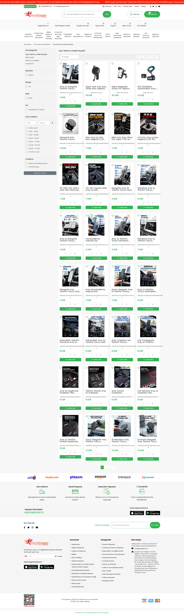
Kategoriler (106, 540)
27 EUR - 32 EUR (34, 145)
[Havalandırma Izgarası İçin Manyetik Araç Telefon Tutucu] (96, 225)
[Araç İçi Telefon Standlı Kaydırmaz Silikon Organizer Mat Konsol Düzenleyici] (70, 425)
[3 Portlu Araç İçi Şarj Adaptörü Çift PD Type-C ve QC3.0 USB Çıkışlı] (148, 123)
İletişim (143, 6)
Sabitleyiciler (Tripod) (36, 110)
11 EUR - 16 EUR (33, 135)
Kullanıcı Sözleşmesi (79, 551)
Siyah (30, 98)
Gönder (156, 525)
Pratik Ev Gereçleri (108, 577)
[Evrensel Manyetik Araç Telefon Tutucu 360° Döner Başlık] (148, 425)
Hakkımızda (76, 544)
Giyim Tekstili (106, 571)
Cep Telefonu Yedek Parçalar (36, 54)
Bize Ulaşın (136, 540)
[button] (135, 14)
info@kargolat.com (141, 549)
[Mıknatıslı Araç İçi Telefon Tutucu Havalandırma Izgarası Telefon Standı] (148, 225)
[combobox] (26, 556)
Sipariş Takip (128, 6)
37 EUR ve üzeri (34, 152)
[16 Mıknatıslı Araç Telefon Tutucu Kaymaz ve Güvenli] (122, 425)
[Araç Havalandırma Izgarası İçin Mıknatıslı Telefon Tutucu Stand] (96, 275)
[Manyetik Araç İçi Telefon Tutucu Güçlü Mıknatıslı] (122, 174)
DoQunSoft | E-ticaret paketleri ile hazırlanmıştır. (92, 613)
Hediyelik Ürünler (108, 581)
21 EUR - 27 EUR (34, 142)
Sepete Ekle (71, 106)
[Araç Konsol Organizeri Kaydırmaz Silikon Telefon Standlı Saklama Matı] (122, 377)
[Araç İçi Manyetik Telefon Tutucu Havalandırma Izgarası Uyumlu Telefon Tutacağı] (70, 225)
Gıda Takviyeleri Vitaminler (111, 574)
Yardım (136, 6)
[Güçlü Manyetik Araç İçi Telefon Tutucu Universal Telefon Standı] (122, 275)
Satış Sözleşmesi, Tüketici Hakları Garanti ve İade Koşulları (83, 565)
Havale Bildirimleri (78, 587)
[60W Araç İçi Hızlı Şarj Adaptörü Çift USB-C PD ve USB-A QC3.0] (96, 123)
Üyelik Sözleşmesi (78, 561)
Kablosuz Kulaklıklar (32, 60)
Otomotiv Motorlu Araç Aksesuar (113, 554)
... (112, 467)
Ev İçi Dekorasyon (108, 561)
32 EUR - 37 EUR (34, 148)
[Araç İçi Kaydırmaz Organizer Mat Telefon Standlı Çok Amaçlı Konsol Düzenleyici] (70, 377)
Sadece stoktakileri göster (38, 163)
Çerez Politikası (77, 558)
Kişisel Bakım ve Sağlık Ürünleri (112, 551)
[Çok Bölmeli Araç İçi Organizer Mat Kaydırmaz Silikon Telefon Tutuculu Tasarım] (148, 377)
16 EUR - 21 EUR (34, 138)
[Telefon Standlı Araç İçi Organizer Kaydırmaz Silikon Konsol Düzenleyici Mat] (96, 377)
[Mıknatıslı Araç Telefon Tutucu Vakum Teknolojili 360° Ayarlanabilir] (70, 123)
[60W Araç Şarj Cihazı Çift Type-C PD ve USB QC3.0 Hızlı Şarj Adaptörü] (122, 123)
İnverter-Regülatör (108, 544)
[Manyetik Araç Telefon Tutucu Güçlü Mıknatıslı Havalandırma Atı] (70, 275)
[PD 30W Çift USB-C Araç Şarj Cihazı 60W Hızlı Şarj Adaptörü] (70, 174)
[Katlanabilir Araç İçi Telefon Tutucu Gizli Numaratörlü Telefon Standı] (96, 326)
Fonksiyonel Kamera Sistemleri (113, 548)
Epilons (31, 75)
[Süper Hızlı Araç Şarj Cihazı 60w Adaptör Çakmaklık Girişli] (96, 73)
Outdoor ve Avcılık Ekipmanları (112, 568)
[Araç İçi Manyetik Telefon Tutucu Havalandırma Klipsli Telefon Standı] (70, 73)
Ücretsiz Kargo (34, 167)
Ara (106, 14)
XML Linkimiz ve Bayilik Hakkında (82, 573)
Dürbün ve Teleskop (109, 564)
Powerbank (29, 64)
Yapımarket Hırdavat (109, 558)
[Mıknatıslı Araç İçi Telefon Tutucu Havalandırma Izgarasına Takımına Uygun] (148, 174)
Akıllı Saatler (29, 57)
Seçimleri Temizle (40, 173)
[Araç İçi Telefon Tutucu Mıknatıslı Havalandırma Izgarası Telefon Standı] (122, 225)
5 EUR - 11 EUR (33, 131)
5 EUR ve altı (33, 128)
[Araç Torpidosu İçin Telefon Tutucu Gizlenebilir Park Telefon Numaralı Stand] (122, 326)
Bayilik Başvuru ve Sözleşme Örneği (84, 577)
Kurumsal (74, 540)
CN (30, 86)
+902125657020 (32, 512)
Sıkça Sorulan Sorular (79, 580)
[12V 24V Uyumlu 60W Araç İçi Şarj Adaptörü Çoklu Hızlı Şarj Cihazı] (96, 174)
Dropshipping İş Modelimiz (81, 570)
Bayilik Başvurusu (30, 6)
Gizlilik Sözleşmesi (78, 548)
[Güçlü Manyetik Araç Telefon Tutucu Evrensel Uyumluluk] (96, 425)
